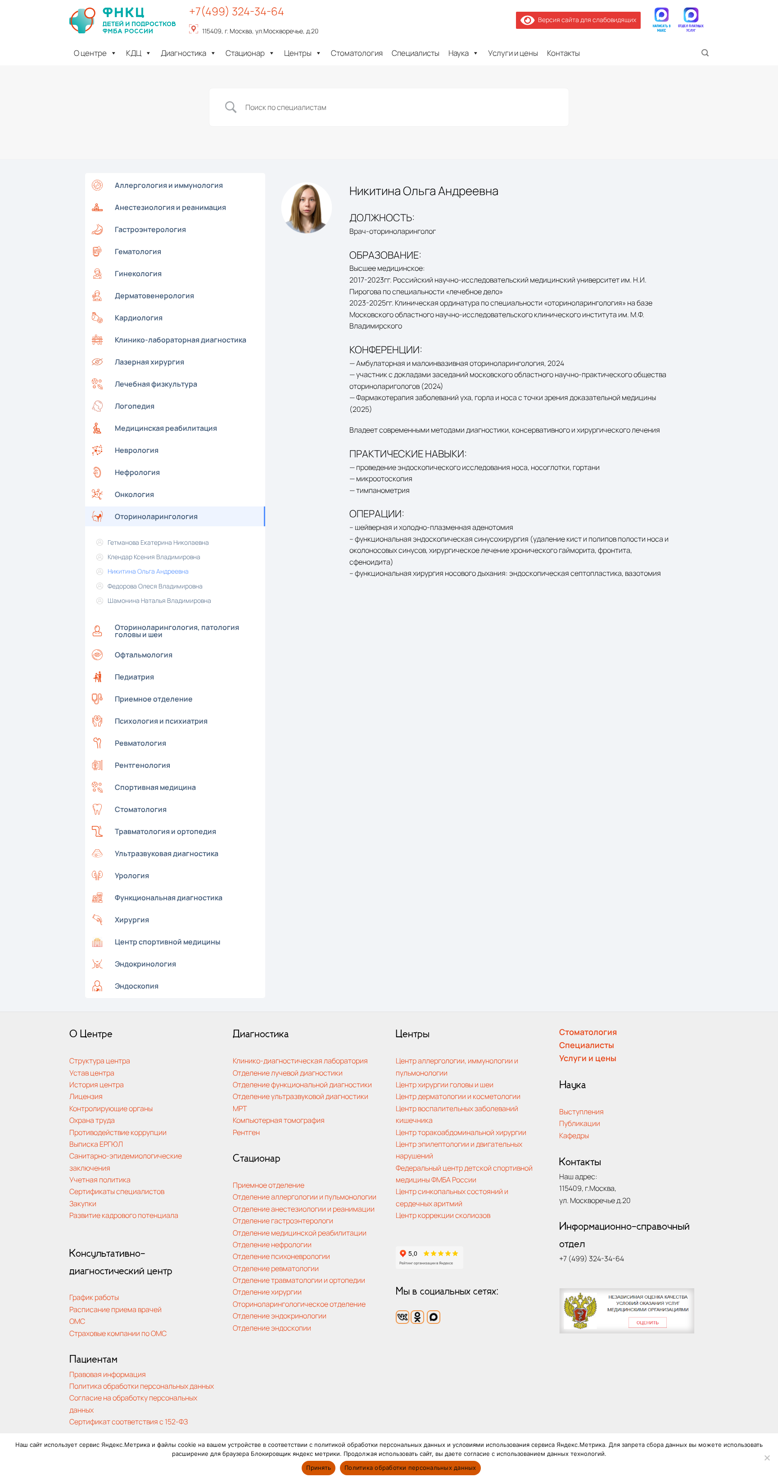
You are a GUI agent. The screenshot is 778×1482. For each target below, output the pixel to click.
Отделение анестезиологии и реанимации (304, 1209)
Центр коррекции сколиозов (443, 1215)
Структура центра (99, 1060)
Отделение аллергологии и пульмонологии (304, 1196)
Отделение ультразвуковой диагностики (300, 1096)
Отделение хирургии (267, 1291)
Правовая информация (107, 1374)
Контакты (563, 53)
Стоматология (357, 53)
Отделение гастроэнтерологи (283, 1220)
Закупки (82, 1203)
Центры (298, 53)
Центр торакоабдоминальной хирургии (461, 1132)
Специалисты (415, 53)
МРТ (240, 1108)
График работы (94, 1297)
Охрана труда (92, 1120)
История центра (96, 1084)
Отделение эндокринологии (279, 1315)
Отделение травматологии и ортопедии (299, 1280)
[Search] (705, 53)
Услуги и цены (513, 53)
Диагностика (183, 53)
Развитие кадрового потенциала (123, 1215)
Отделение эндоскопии (272, 1327)
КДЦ (133, 53)
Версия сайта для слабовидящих (585, 19)
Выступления (581, 1111)
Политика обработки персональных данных (141, 1386)
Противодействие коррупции (118, 1132)
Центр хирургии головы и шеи (444, 1084)
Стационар (245, 53)
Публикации (579, 1123)
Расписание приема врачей (115, 1309)
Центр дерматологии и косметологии (458, 1096)
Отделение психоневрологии (281, 1256)
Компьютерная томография (279, 1120)
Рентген (246, 1132)
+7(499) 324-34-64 (236, 11)
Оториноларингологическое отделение (299, 1304)
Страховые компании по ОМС (118, 1333)
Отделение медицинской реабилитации (299, 1232)
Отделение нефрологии (272, 1244)
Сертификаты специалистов (116, 1191)
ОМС (77, 1321)
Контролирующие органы (111, 1108)
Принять (318, 1467)
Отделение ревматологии (276, 1268)
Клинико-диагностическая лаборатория (300, 1060)
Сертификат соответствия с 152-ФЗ (128, 1421)
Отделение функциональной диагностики (302, 1084)
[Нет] (766, 1460)
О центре (90, 53)
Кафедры (574, 1135)
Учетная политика (100, 1179)
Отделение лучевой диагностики (288, 1072)
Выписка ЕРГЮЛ (96, 1144)
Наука (458, 53)
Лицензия (86, 1096)
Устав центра (91, 1072)
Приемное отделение (268, 1185)
